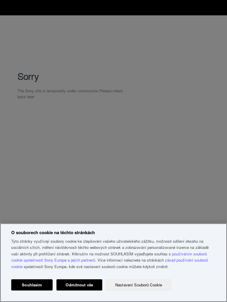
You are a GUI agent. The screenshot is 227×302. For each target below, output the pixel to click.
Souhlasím (32, 285)
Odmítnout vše (79, 285)
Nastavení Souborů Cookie (138, 285)
